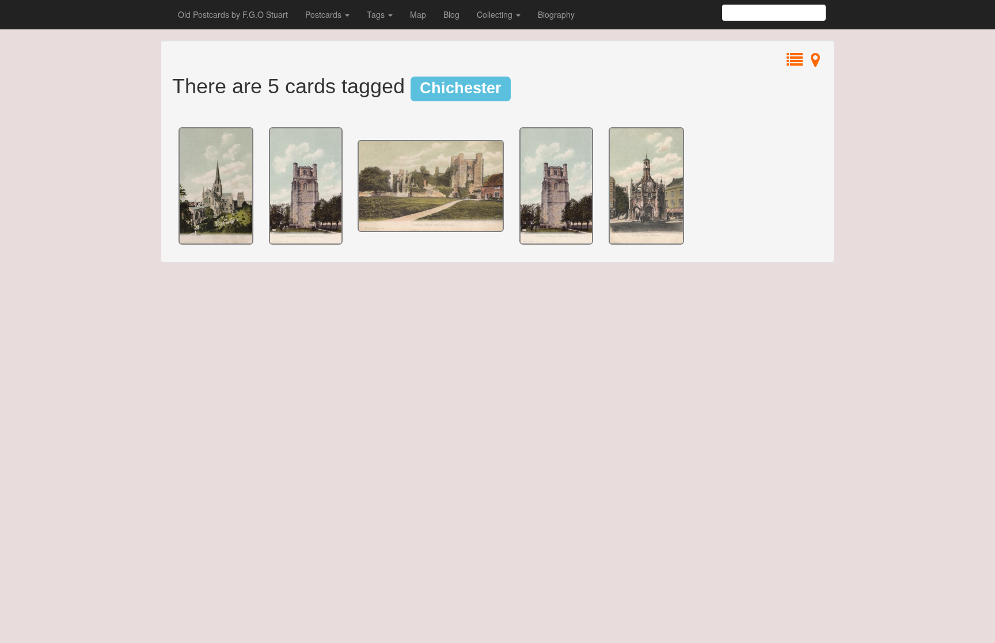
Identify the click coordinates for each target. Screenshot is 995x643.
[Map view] (815, 62)
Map (418, 14)
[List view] (795, 62)
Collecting (496, 14)
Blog (451, 14)
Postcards (324, 14)
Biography (556, 14)
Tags (377, 14)
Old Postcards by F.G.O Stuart (233, 14)
